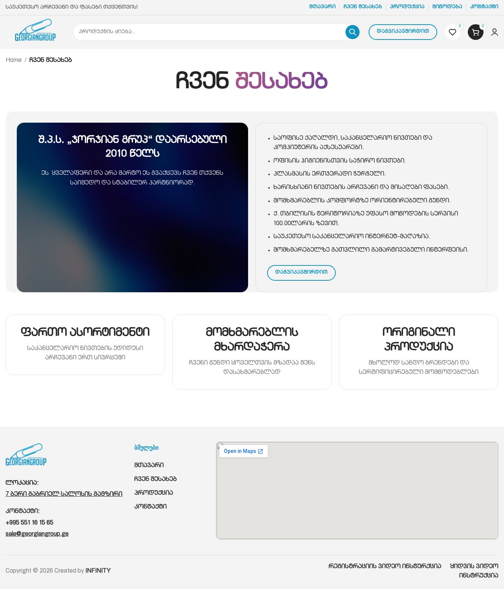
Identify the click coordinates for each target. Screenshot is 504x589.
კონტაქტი (150, 507)
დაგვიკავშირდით (403, 31)
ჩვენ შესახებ (155, 480)
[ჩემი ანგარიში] (494, 32)
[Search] (352, 32)
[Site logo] (35, 32)
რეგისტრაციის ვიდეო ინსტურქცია (389, 567)
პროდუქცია (153, 494)
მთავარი (149, 466)
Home (14, 61)
